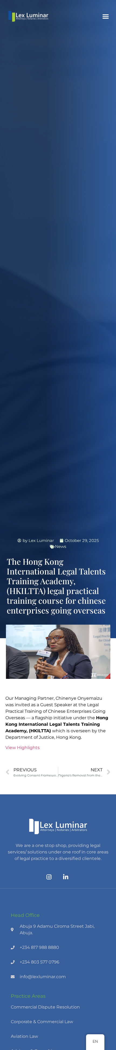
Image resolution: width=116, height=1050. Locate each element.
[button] (106, 16)
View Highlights (22, 747)
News (60, 546)
